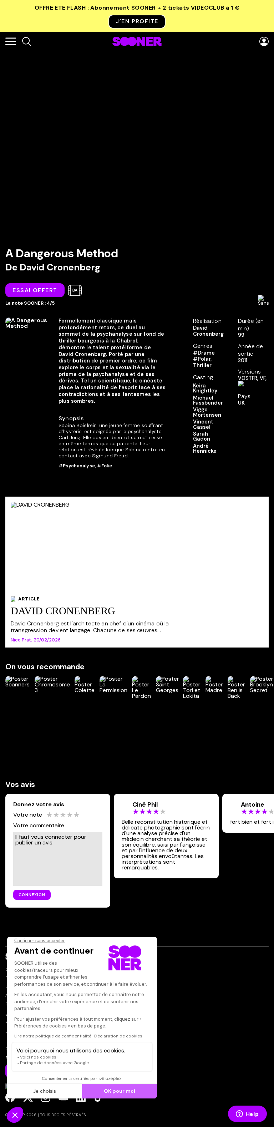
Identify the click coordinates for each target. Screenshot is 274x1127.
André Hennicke (205, 448)
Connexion (32, 894)
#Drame (204, 353)
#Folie (104, 466)
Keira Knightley (205, 388)
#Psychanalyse (77, 466)
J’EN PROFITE (137, 21)
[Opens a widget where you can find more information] (247, 1114)
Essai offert (34, 290)
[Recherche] (26, 42)
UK (241, 403)
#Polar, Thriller (202, 362)
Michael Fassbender (208, 400)
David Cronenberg (60, 267)
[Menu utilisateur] (264, 42)
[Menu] (10, 42)
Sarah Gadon (201, 436)
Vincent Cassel (203, 424)
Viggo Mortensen (207, 412)
